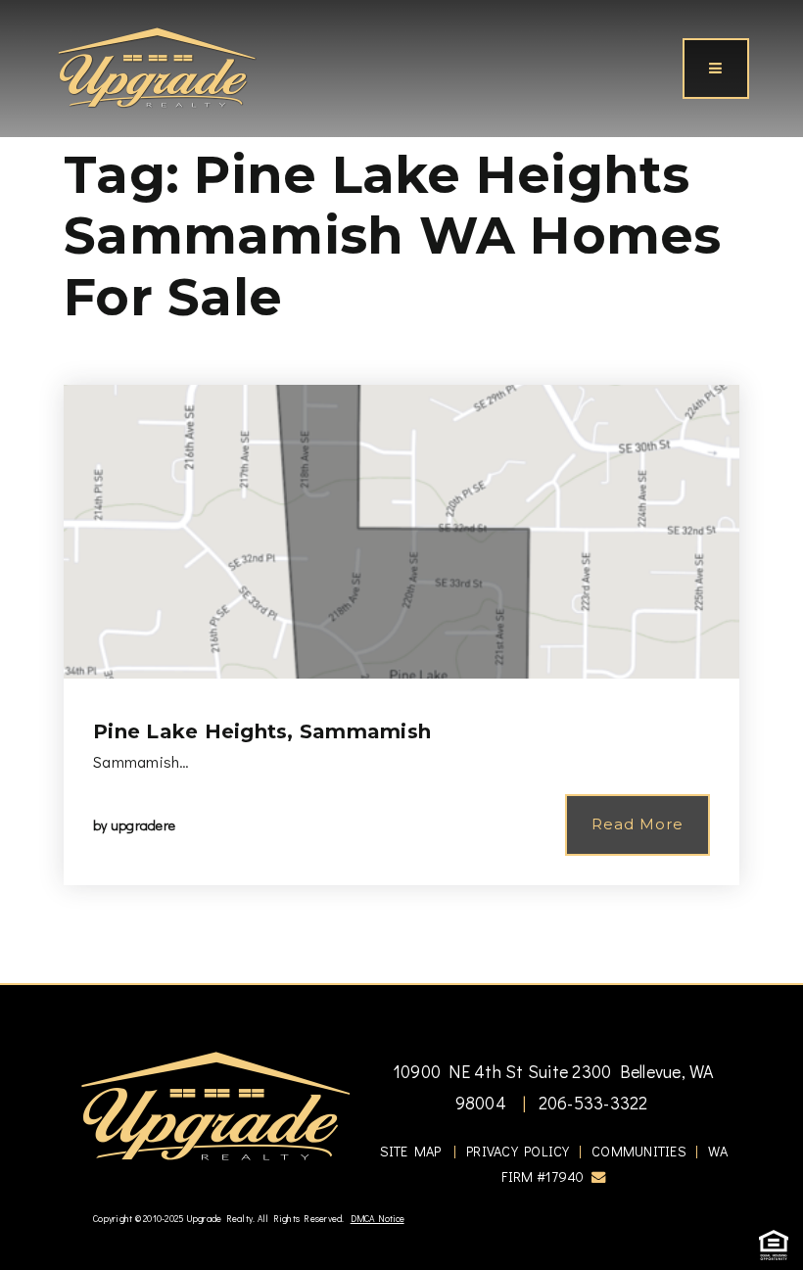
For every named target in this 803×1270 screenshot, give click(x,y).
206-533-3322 (590, 1102)
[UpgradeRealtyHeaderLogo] (215, 1104)
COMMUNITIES (638, 1151)
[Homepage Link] (156, 65)
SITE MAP (411, 1151)
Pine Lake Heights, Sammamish (262, 731)
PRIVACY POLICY (518, 1151)
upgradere (143, 825)
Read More (637, 824)
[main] (401, 491)
